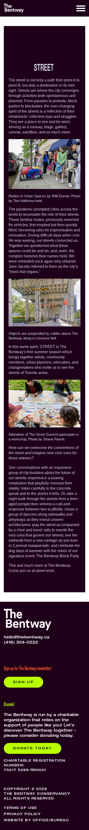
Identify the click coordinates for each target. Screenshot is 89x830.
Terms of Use (20, 808)
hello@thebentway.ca (26, 638)
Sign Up (23, 682)
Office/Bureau (51, 820)
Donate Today (32, 748)
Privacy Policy (22, 814)
